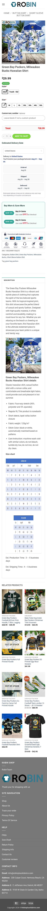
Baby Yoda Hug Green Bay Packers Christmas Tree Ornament (34, 620)
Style (4, 86)
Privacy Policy (8, 815)
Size (4, 100)
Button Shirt (19, 13)
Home (6, 13)
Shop (4, 801)
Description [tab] (9, 280)
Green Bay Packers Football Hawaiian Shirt (11, 743)
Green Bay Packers (26, 255)
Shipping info (8, 849)
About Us (6, 806)
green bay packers (11, 261)
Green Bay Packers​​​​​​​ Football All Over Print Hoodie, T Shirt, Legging (11, 620)
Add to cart (21, 136)
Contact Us (7, 854)
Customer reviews (10, 859)
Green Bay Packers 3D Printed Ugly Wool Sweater (33, 661)
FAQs (4, 835)
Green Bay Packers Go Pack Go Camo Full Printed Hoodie (10, 703)
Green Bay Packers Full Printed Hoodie (11, 660)
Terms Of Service (9, 820)
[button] (3, 4)
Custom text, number (10, 113)
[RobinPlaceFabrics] (23, 4)
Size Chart (6, 840)
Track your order (9, 810)
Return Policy (8, 845)
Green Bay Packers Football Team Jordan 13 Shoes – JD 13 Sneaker (34, 703)
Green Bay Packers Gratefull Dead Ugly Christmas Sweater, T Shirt (33, 745)
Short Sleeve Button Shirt (30, 14)
